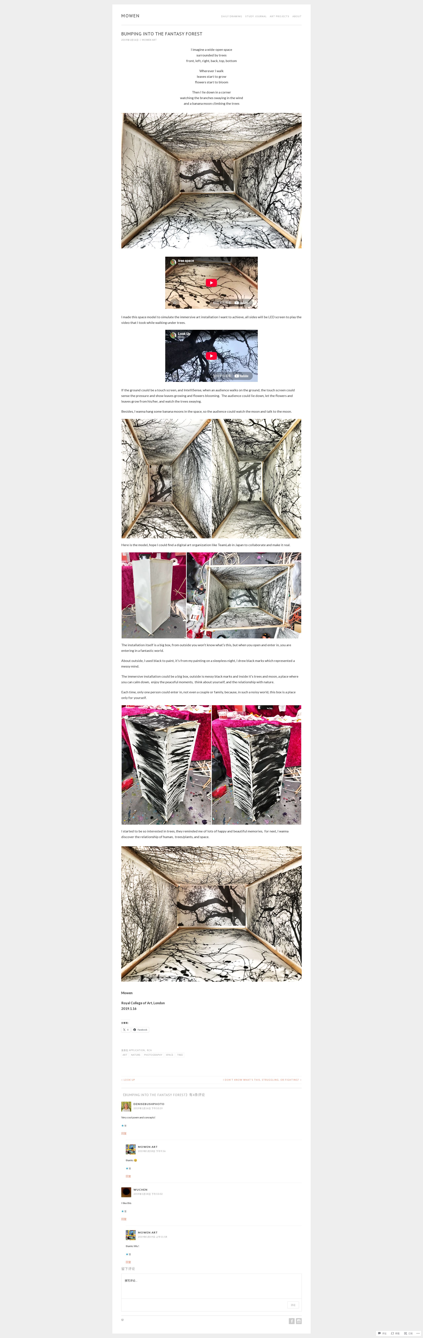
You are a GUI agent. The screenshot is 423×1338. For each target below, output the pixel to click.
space (169, 1055)
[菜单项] (291, 1321)
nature (135, 1055)
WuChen (141, 1189)
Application (137, 1050)
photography (153, 1055)
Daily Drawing (231, 16)
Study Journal (256, 16)
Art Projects (279, 16)
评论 (293, 1305)
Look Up (128, 1080)
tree (180, 1055)
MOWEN (130, 16)
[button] (166, 479)
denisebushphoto (149, 1103)
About (297, 16)
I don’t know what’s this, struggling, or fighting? (262, 1080)
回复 (124, 1133)
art (125, 1055)
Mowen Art (149, 40)
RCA (149, 1050)
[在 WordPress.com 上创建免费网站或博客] (122, 1320)
